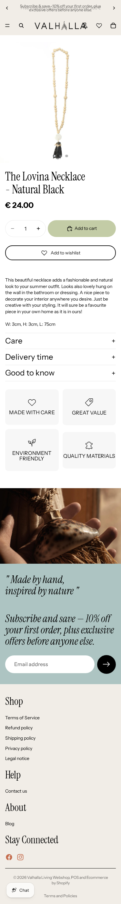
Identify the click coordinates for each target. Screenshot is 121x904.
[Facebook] (9, 857)
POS (75, 877)
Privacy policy (18, 748)
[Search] (21, 25)
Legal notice (17, 758)
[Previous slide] (7, 8)
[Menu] (7, 25)
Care (14, 340)
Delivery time (29, 357)
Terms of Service (22, 717)
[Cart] (113, 25)
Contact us (16, 791)
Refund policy (19, 728)
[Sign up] (106, 664)
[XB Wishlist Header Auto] (99, 24)
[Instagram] (20, 857)
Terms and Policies (60, 895)
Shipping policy (20, 738)
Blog (9, 824)
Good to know (30, 372)
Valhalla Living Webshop (48, 877)
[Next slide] (114, 8)
